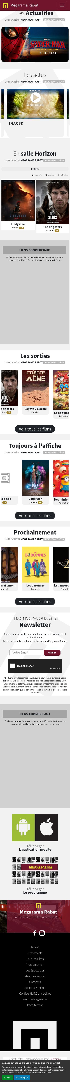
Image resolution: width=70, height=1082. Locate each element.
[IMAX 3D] (35, 97)
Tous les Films (35, 959)
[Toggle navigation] (62, 5)
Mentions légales (35, 976)
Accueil (35, 947)
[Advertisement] (35, 303)
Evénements (35, 953)
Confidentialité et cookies (35, 993)
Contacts (35, 982)
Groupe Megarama (35, 999)
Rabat (24, 5)
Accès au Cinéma (35, 987)
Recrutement (35, 1005)
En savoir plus (22, 1077)
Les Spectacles (35, 970)
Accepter (7, 1077)
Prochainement (35, 964)
